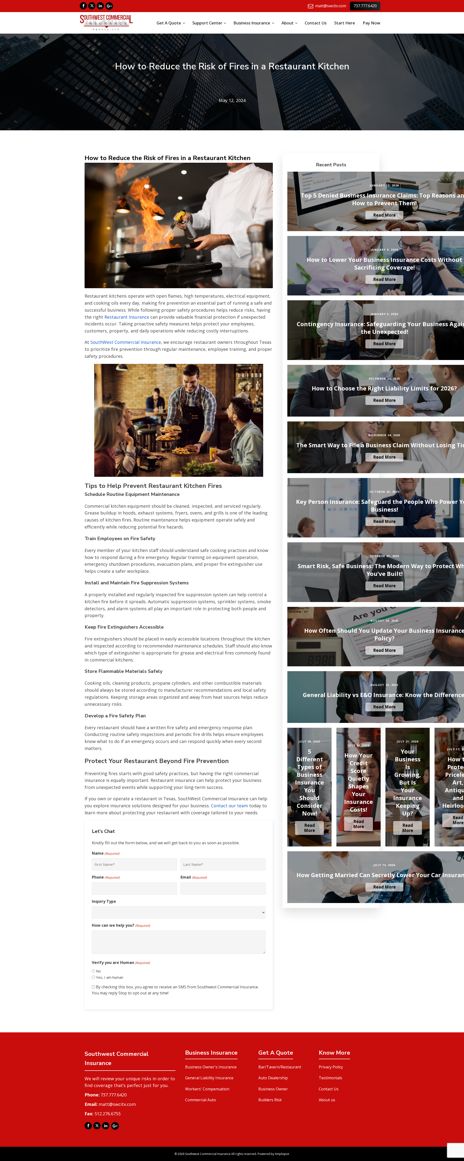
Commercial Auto (200, 1099)
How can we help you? (121, 925)
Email (194, 877)
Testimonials (330, 1077)
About (288, 23)
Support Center (207, 23)
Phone (106, 877)
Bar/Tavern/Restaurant (279, 1067)
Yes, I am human (109, 977)
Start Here (344, 23)
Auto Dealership (273, 1077)
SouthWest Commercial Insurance (125, 342)
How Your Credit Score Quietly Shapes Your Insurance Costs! (358, 782)
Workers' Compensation (207, 1089)
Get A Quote (169, 23)
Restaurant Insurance (126, 317)
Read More (384, 215)
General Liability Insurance (209, 1077)
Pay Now (371, 23)
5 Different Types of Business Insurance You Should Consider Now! (309, 782)
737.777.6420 (365, 5)
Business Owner (273, 1089)
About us (327, 1099)
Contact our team (229, 805)
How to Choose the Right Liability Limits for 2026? (384, 388)
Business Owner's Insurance (211, 1067)
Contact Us (315, 23)
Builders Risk (270, 1099)
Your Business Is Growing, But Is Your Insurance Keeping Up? (407, 782)
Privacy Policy (331, 1067)
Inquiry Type (104, 901)
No (98, 971)
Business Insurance (251, 23)
